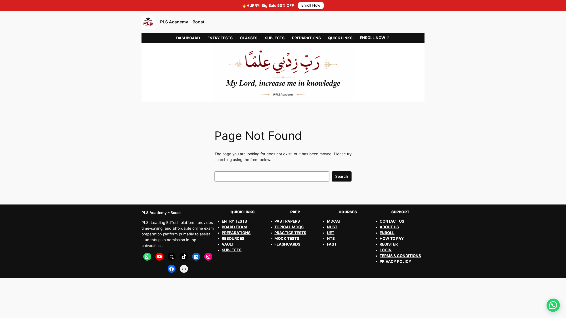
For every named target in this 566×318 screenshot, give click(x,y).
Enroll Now (310, 5)
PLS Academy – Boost (182, 22)
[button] (553, 305)
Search (341, 176)
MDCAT (334, 221)
